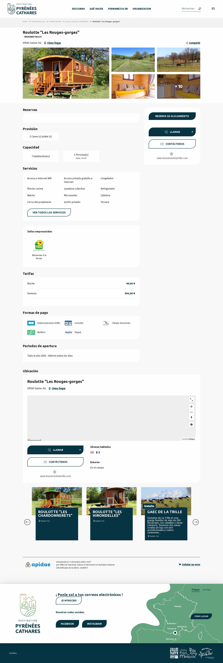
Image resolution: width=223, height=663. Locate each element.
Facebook (67, 623)
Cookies (13, 653)
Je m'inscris (69, 600)
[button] (191, 9)
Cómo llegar (201, 616)
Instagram (94, 623)
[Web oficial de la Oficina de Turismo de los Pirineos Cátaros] (22, 9)
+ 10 (178, 86)
